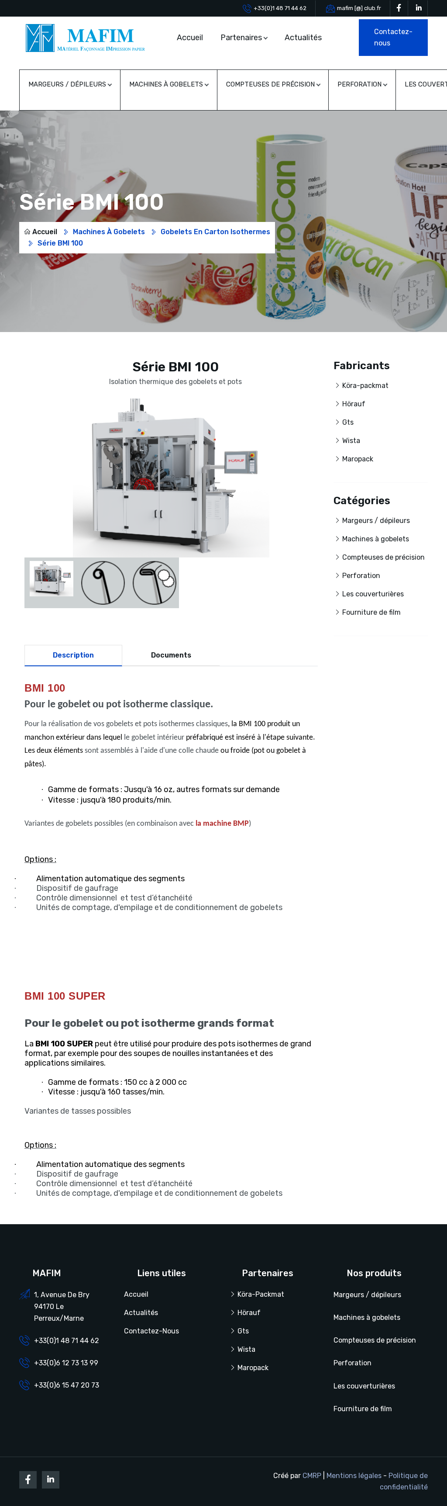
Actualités (303, 37)
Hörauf (353, 404)
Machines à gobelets (109, 232)
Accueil (190, 37)
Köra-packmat (365, 385)
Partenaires (241, 37)
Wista (351, 440)
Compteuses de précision (383, 557)
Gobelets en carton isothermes (215, 232)
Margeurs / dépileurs (376, 520)
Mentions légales (354, 1475)
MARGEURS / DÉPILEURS (67, 84)
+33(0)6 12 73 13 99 (66, 1363)
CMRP (312, 1475)
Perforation (361, 575)
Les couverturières (373, 594)
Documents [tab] (171, 655)
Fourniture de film (371, 612)
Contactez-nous (151, 1331)
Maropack (357, 459)
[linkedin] (418, 8)
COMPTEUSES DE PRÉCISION (270, 84)
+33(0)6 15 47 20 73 (66, 1385)
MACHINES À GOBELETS (166, 84)
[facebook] (399, 8)
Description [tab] (73, 655)
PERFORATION (359, 84)
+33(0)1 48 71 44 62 (280, 8)
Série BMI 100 (60, 243)
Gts (348, 422)
